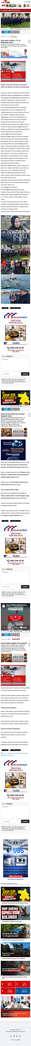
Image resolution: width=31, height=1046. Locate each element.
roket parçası (4, 755)
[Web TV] (27, 2)
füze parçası (11, 755)
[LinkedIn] (9, 32)
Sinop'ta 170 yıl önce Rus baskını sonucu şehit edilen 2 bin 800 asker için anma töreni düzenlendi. (14, 45)
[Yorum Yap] (18, 32)
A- (29, 42)
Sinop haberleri (11, 753)
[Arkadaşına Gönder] (12, 32)
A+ (29, 40)
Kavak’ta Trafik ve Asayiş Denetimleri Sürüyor (14, 10)
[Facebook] (3, 32)
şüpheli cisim (18, 753)
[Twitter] (6, 32)
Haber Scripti (14, 1040)
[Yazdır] (15, 32)
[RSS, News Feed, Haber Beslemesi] (17, 1036)
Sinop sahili (25, 753)
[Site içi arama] (20, 1036)
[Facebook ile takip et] (10, 1036)
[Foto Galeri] (29, 2)
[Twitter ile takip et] (14, 1036)
